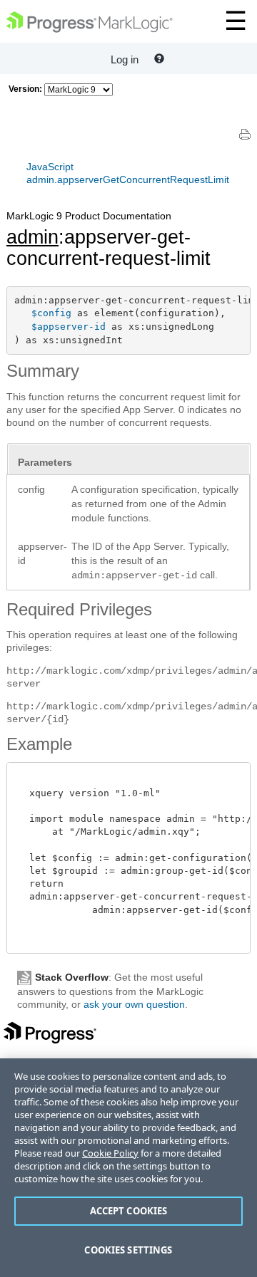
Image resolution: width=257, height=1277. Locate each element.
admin (32, 237)
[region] (128, 1167)
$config (51, 313)
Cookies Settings (128, 1250)
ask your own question (134, 1004)
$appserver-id (68, 326)
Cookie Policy (110, 1153)
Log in (124, 59)
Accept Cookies (129, 1210)
